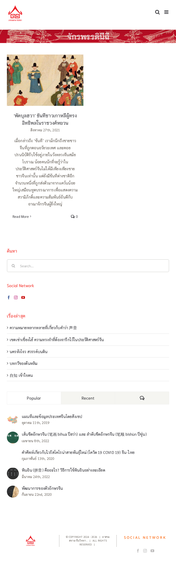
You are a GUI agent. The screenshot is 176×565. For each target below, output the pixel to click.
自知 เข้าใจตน (21, 375)
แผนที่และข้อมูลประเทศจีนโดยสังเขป (52, 416)
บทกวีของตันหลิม (23, 363)
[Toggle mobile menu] (166, 12)
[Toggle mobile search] (157, 12)
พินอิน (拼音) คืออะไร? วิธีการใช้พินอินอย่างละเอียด (63, 470)
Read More (21, 216)
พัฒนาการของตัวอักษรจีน (42, 488)
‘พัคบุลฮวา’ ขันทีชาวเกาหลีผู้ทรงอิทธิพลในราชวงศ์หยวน (45, 72)
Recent (88, 398)
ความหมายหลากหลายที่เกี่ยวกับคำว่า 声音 (43, 327)
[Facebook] (9, 297)
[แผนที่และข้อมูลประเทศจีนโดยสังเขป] (13, 418)
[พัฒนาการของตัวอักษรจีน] (13, 489)
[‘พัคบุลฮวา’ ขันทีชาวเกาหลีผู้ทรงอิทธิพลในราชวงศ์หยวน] (45, 80)
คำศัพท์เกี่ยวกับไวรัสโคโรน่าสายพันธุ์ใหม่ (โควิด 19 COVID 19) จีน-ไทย (78, 452)
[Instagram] (16, 297)
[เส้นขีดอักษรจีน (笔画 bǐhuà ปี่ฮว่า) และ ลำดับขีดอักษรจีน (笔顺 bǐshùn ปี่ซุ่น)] (13, 435)
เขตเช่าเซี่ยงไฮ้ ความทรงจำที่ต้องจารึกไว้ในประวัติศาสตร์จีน (57, 339)
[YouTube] (23, 297)
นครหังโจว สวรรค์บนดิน (29, 351)
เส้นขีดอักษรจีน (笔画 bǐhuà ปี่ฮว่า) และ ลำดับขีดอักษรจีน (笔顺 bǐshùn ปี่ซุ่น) (84, 434)
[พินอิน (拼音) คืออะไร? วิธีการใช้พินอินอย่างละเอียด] (13, 470)
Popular (34, 398)
